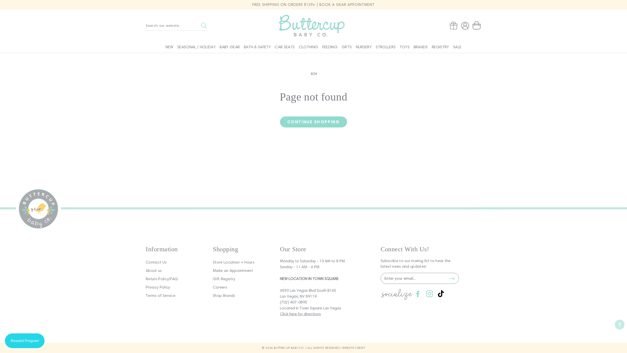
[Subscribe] (452, 278)
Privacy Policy (158, 287)
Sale (457, 47)
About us (154, 270)
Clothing (308, 47)
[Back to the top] (620, 324)
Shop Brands (224, 295)
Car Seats (285, 47)
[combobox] (176, 25)
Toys (405, 47)
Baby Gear (230, 47)
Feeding (330, 47)
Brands (421, 47)
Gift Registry (224, 279)
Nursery (364, 47)
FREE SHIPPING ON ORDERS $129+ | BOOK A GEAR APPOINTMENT (313, 4)
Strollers (386, 47)
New (169, 47)
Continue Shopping (313, 121)
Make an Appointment (233, 270)
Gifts (347, 47)
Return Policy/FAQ (162, 279)
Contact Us (156, 262)
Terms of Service (160, 295)
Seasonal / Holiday (196, 47)
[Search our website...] (204, 25)
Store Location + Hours (233, 262)
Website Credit (353, 348)
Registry (440, 47)
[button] (477, 25)
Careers (220, 287)
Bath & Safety (257, 47)
